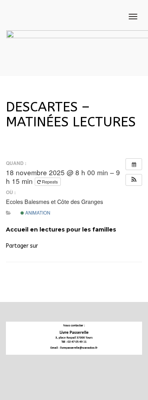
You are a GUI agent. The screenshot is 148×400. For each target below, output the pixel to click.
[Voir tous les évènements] (134, 164)
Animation (37, 212)
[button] (134, 179)
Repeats (50, 181)
